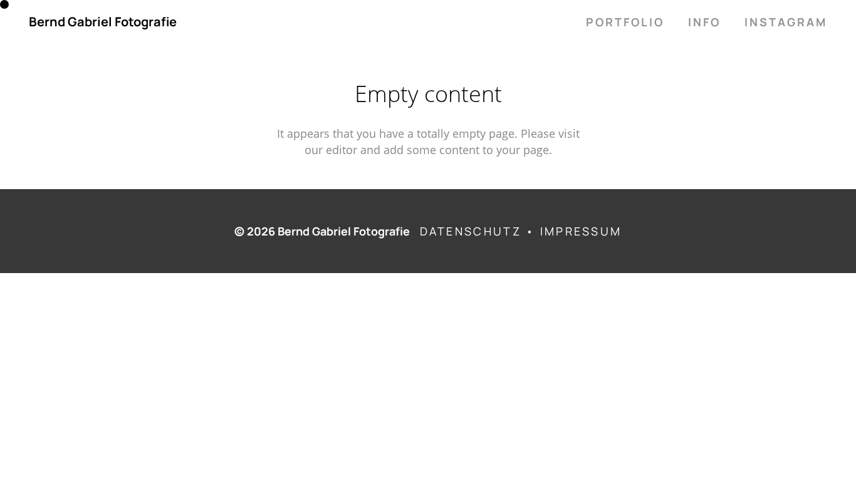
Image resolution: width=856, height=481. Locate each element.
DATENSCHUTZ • (480, 231)
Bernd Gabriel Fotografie (103, 22)
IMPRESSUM (581, 231)
